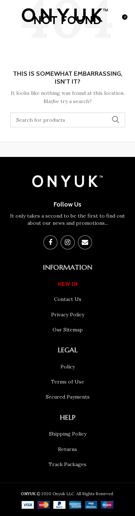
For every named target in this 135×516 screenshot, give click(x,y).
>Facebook (50, 242)
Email (85, 242)
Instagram (67, 242)
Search (116, 119)
